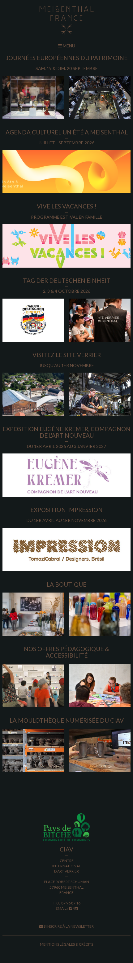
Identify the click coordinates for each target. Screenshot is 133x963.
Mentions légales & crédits (66, 944)
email (61, 908)
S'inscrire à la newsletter (68, 926)
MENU (68, 45)
